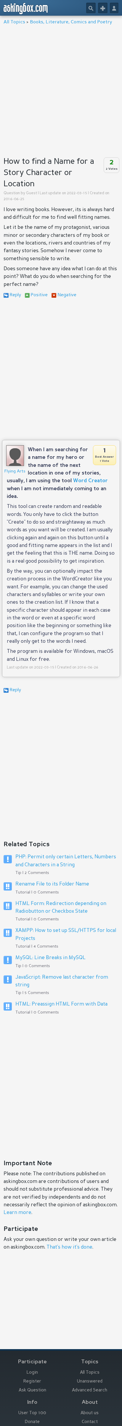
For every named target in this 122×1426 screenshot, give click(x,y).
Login (32, 1372)
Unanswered (89, 1381)
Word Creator (90, 480)
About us (90, 1413)
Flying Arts (14, 471)
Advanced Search (89, 1390)
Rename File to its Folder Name (52, 884)
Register (32, 1381)
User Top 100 (32, 1413)
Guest (31, 193)
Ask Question (32, 1390)
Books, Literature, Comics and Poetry (71, 22)
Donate (32, 1422)
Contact (90, 1422)
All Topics (14, 22)
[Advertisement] (61, 89)
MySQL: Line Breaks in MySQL (50, 957)
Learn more (17, 1212)
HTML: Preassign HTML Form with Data (61, 1004)
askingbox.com (26, 8)
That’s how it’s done (69, 1247)
